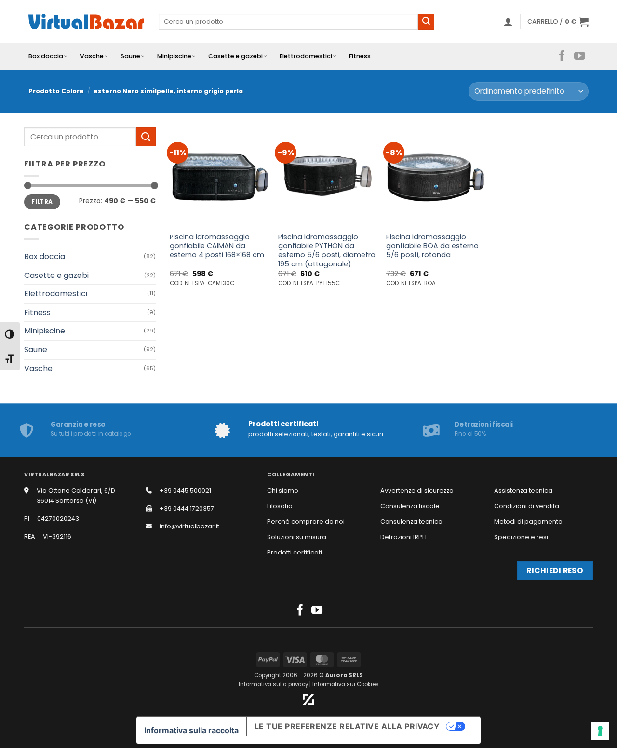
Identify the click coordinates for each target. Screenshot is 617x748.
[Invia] (426, 22)
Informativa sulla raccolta (191, 730)
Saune (130, 56)
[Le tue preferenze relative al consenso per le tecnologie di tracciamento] (600, 731)
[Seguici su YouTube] (579, 56)
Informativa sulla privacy (273, 684)
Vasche (92, 56)
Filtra (42, 202)
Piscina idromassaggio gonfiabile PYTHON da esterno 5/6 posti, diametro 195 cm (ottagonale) (327, 251)
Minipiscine (174, 56)
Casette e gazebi (235, 56)
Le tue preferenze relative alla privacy (347, 726)
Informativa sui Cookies (345, 684)
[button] (508, 21)
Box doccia (45, 56)
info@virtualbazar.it (189, 526)
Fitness (360, 56)
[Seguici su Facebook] (561, 56)
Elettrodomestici (306, 56)
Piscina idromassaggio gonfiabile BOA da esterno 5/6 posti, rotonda (432, 246)
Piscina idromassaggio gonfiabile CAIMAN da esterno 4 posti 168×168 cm (217, 246)
